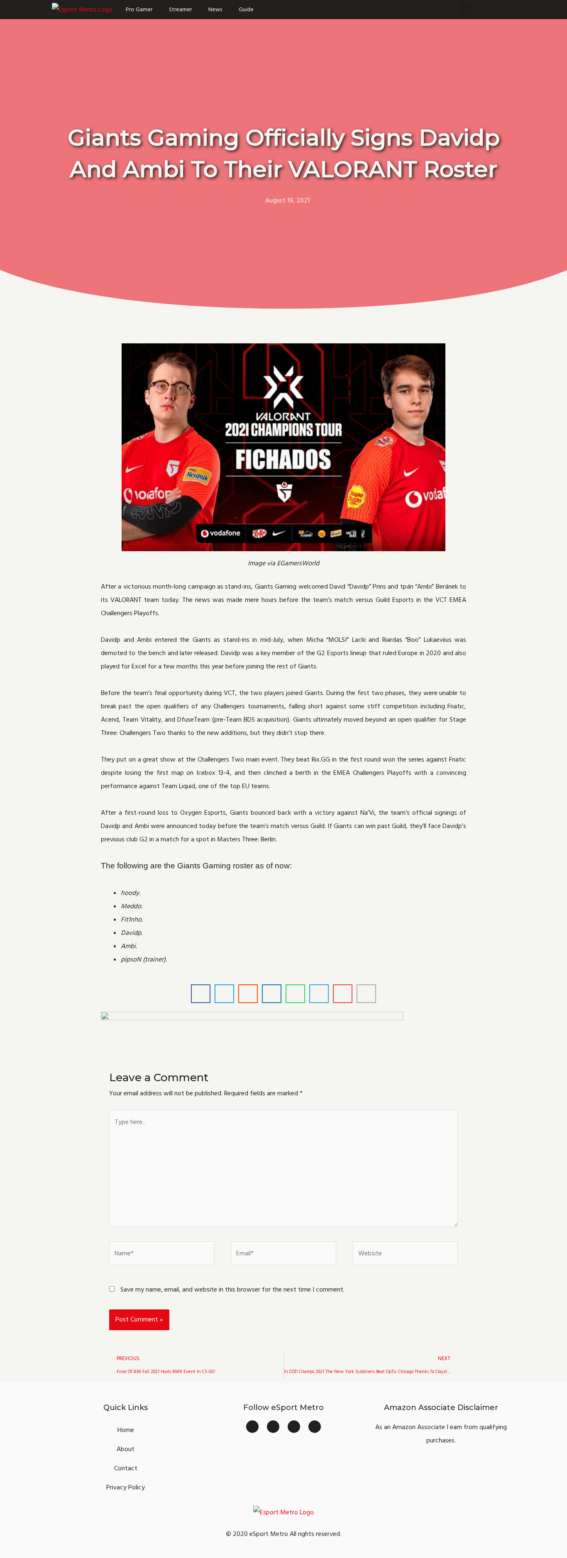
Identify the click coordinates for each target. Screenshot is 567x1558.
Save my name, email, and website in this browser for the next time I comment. (232, 1289)
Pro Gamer (139, 9)
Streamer (180, 9)
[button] (465, 9)
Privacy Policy (125, 1487)
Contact (125, 1468)
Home (125, 1430)
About (125, 1449)
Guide (246, 9)
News (215, 9)
